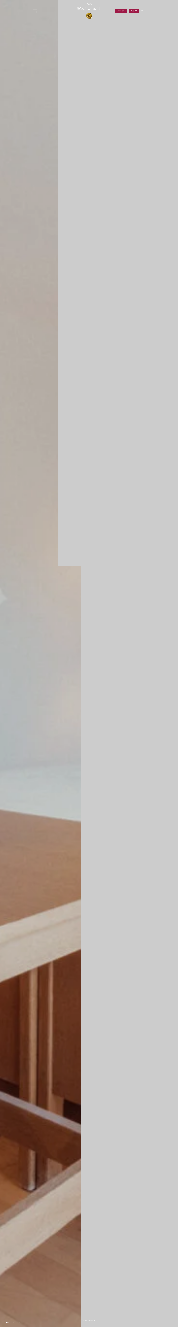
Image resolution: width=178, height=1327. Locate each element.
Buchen (134, 11)
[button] (4, 1322)
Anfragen (121, 11)
